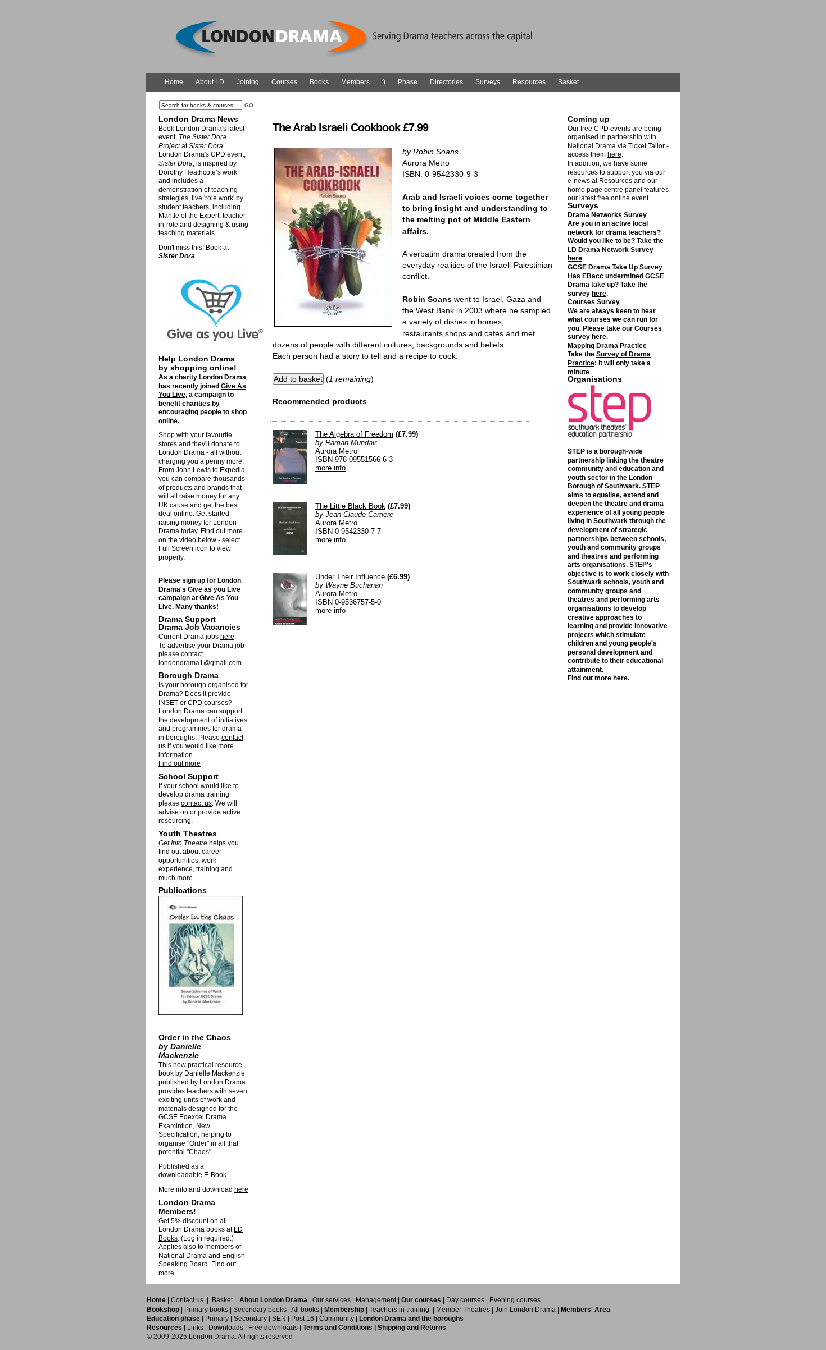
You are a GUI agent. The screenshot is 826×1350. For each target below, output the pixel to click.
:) (383, 82)
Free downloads (273, 1327)
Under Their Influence (350, 577)
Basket (568, 82)
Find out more (179, 763)
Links (195, 1327)
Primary (217, 1318)
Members (355, 82)
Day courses (465, 1300)
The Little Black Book (350, 506)
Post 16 (302, 1318)
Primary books (206, 1309)
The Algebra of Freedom (354, 434)
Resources (529, 82)
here (227, 636)
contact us (196, 803)
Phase (407, 82)
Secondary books (260, 1309)
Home (174, 82)
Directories (446, 82)
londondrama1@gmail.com (200, 663)
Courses (284, 82)
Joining (248, 82)
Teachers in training (399, 1309)
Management (376, 1300)
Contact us (187, 1300)
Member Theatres (463, 1309)
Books (319, 82)
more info (330, 468)
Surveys (487, 82)
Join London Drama (525, 1309)
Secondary (250, 1318)
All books (305, 1309)
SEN (279, 1318)
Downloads (225, 1327)
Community (336, 1318)
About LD (210, 82)
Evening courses (515, 1300)
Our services (331, 1300)
